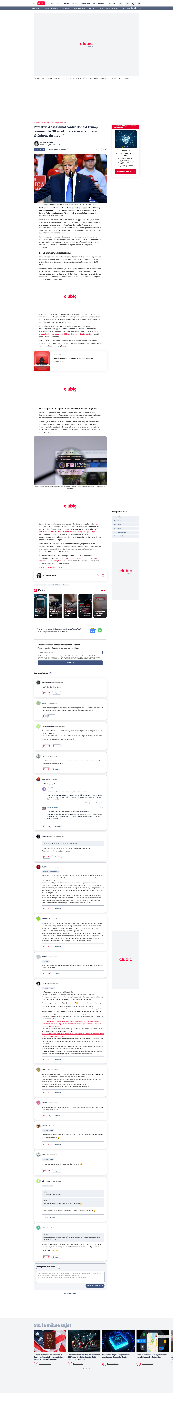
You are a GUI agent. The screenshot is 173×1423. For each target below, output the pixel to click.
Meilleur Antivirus (54, 78)
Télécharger (98, 3)
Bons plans (85, 3)
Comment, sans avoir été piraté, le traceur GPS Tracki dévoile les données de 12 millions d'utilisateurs (84, 1357)
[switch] (133, 4)
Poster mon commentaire (95, 1285)
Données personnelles (58, 123)
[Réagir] (98, 149)
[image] (73, 803)
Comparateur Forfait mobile (97, 78)
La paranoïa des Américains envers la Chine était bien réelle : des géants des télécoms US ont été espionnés (48, 1357)
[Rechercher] (121, 3)
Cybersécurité (36, 8)
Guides (66, 3)
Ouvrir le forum (71, 1293)
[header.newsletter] (127, 3)
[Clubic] (41, 3)
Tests (58, 3)
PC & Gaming (65, 8)
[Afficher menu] (34, 3)
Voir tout (103, 590)
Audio (101, 8)
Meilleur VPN (39, 78)
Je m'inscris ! (70, 662)
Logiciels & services (51, 8)
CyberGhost (126, 150)
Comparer (111, 3)
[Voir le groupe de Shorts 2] (70, 620)
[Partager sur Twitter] (168, 1413)
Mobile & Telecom (79, 8)
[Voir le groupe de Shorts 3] (72, 620)
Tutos (74, 3)
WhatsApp (76, 629)
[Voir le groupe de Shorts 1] (68, 620)
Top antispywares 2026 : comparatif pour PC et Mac (73, 358)
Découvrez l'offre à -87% (126, 172)
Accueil (36, 123)
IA (65, 78)
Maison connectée (112, 8)
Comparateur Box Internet (120, 78)
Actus (50, 3)
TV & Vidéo (91, 8)
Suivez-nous (39, 149)
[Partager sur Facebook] (168, 1407)
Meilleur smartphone (77, 78)
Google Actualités (61, 629)
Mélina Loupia (48, 142)
